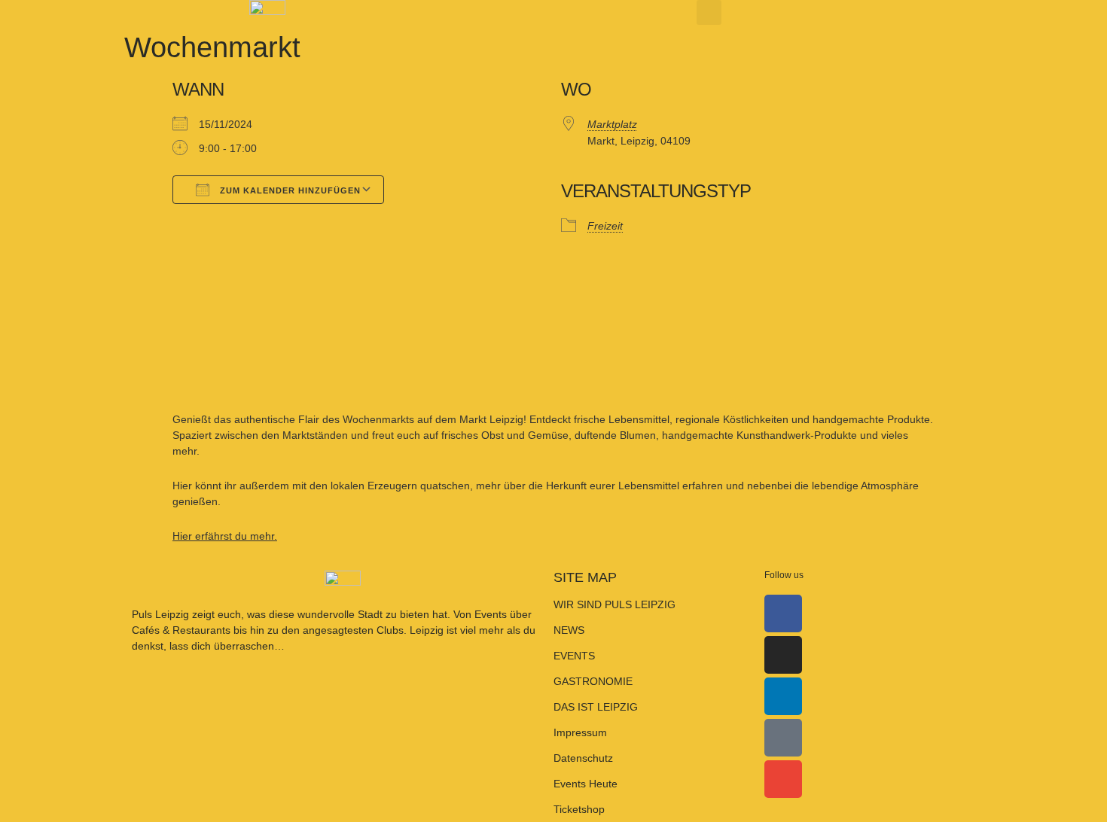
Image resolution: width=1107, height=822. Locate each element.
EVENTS (574, 656)
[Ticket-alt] (783, 738)
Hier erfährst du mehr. (224, 536)
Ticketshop (579, 809)
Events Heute (586, 784)
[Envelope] (783, 779)
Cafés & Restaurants (181, 630)
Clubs (390, 630)
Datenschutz (583, 758)
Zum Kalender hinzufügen (289, 190)
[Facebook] (783, 613)
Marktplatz (612, 124)
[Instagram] (783, 655)
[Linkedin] (783, 696)
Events (492, 614)
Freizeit (605, 226)
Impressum (580, 732)
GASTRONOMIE (593, 681)
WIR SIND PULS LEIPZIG (614, 604)
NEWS (569, 630)
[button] (709, 12)
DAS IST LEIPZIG (596, 707)
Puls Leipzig (160, 614)
